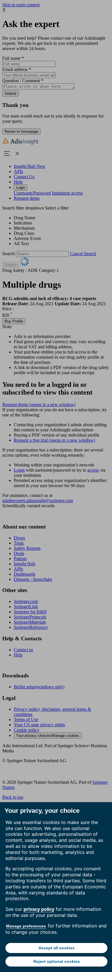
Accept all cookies (56, 948)
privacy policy (39, 909)
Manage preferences (26, 926)
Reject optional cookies (56, 961)
